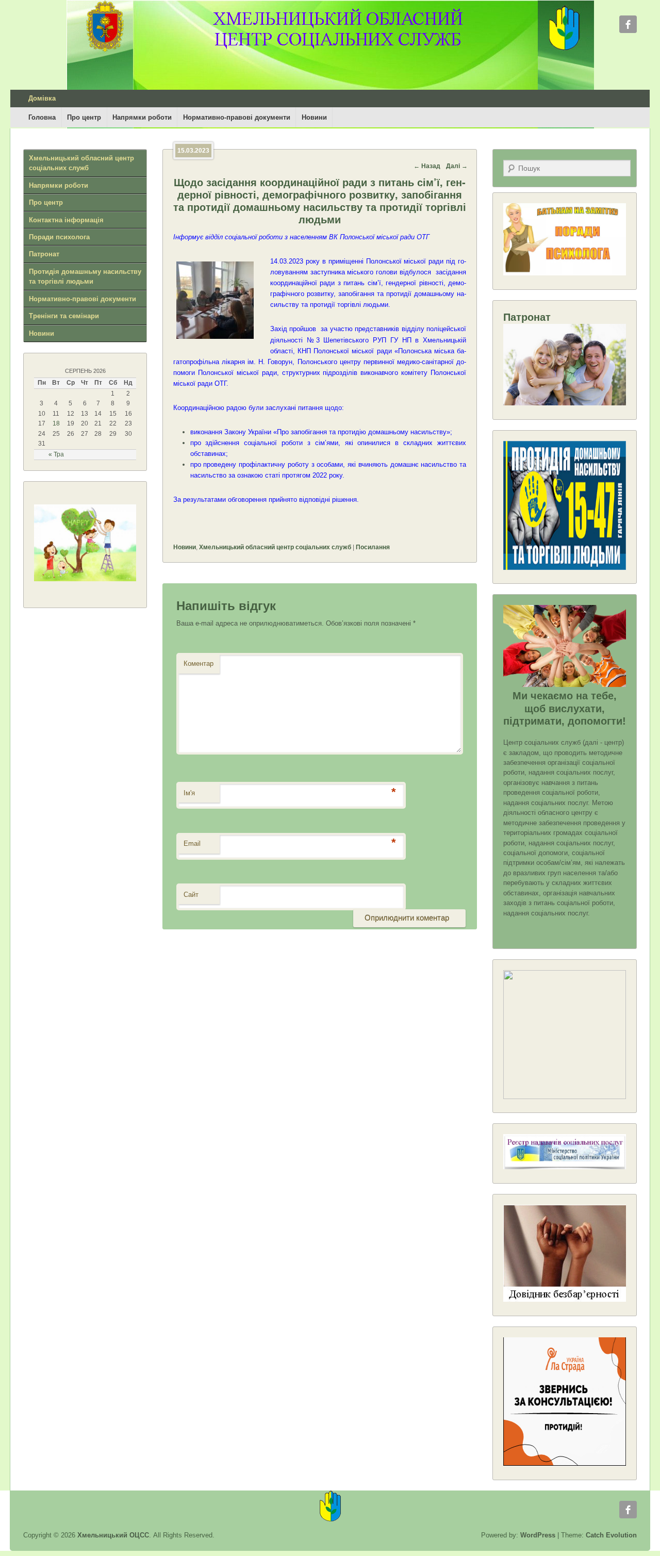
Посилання (373, 547)
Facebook (628, 24)
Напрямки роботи (142, 117)
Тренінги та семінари (64, 316)
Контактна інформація (66, 220)
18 (56, 423)
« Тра (56, 454)
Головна (42, 117)
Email (192, 843)
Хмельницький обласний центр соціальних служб (275, 547)
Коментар (198, 663)
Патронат (44, 254)
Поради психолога (59, 237)
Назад (427, 166)
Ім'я (189, 793)
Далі (457, 166)
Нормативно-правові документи (236, 117)
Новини (314, 117)
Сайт (191, 894)
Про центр (84, 117)
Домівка (42, 98)
